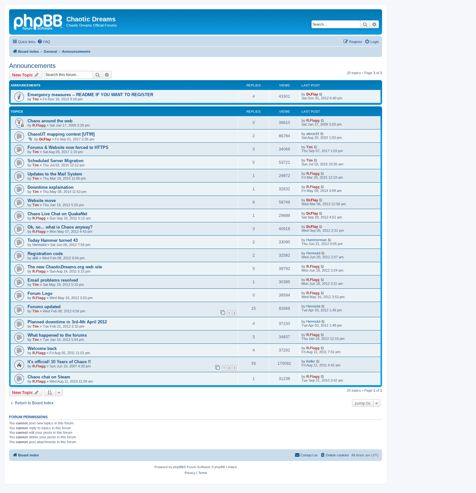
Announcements (32, 65)
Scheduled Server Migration (56, 160)
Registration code (45, 253)
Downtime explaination (51, 187)
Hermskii (39, 245)
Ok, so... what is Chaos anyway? (60, 227)
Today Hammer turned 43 (53, 240)
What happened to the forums (57, 335)
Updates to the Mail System (55, 174)
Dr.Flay (312, 94)
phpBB (178, 467)
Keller (310, 361)
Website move (42, 200)
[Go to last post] (321, 94)
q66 (35, 258)
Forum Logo (40, 293)
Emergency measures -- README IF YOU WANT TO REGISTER (90, 94)
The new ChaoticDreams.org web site (65, 266)
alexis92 (312, 134)
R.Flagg (39, 125)
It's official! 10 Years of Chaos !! (59, 361)
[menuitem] (43, 42)
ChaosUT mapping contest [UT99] (61, 134)
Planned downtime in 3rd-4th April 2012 (67, 321)
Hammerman (316, 240)
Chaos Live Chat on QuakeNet (57, 213)
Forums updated (44, 306)
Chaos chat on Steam (49, 377)
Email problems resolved (53, 280)
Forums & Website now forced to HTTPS (68, 147)
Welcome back (42, 348)
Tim (35, 99)
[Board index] (38, 21)
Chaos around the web (50, 120)
